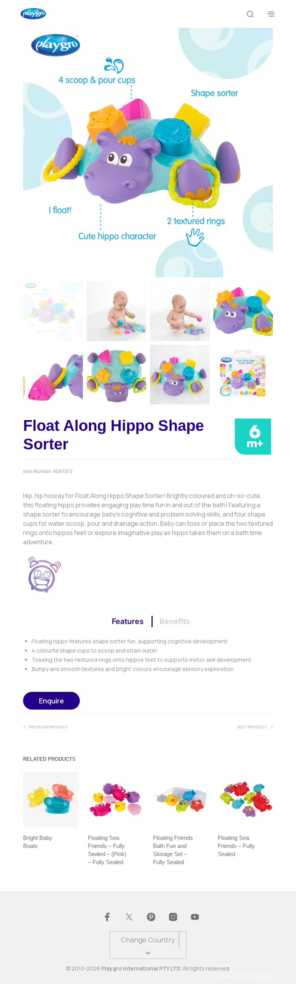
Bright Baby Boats (37, 841)
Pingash (263, 976)
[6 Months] (252, 436)
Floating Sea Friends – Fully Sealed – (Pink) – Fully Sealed (107, 849)
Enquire (51, 700)
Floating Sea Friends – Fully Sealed (236, 845)
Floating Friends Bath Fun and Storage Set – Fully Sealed (173, 849)
